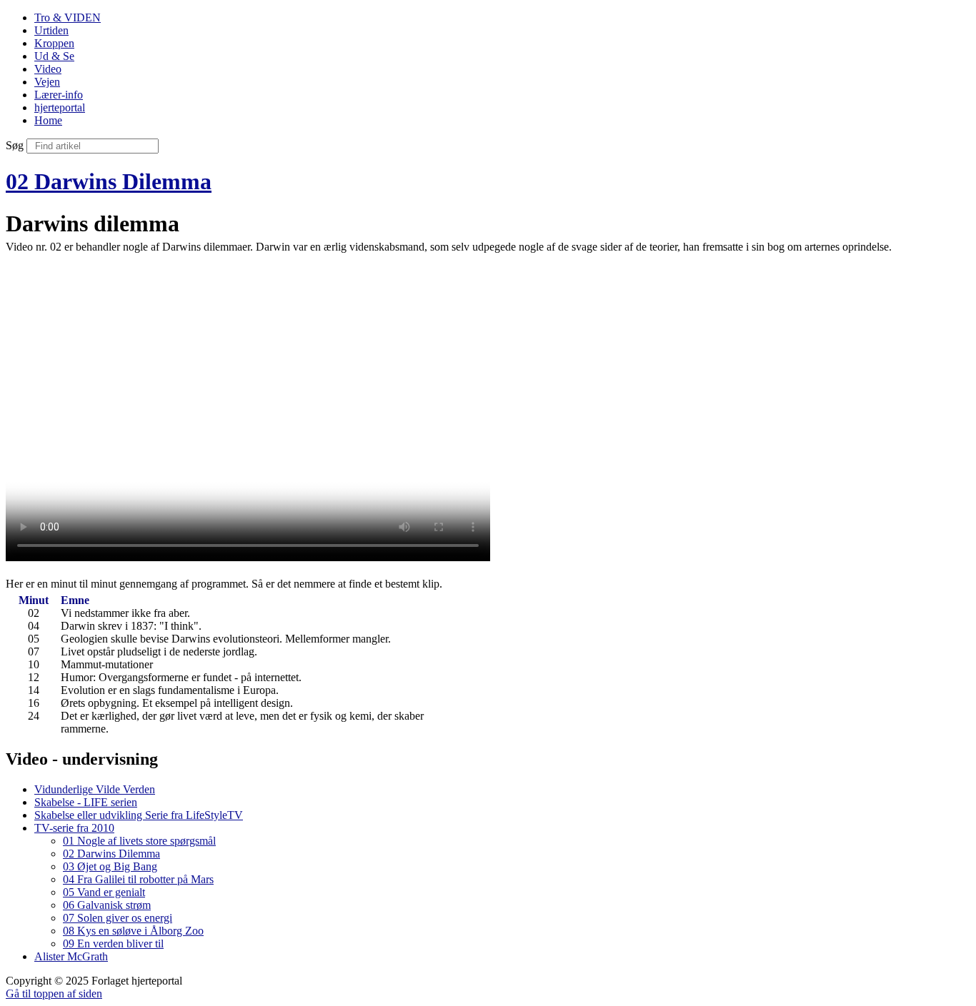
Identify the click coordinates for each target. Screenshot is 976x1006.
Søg (15, 145)
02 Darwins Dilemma (108, 181)
